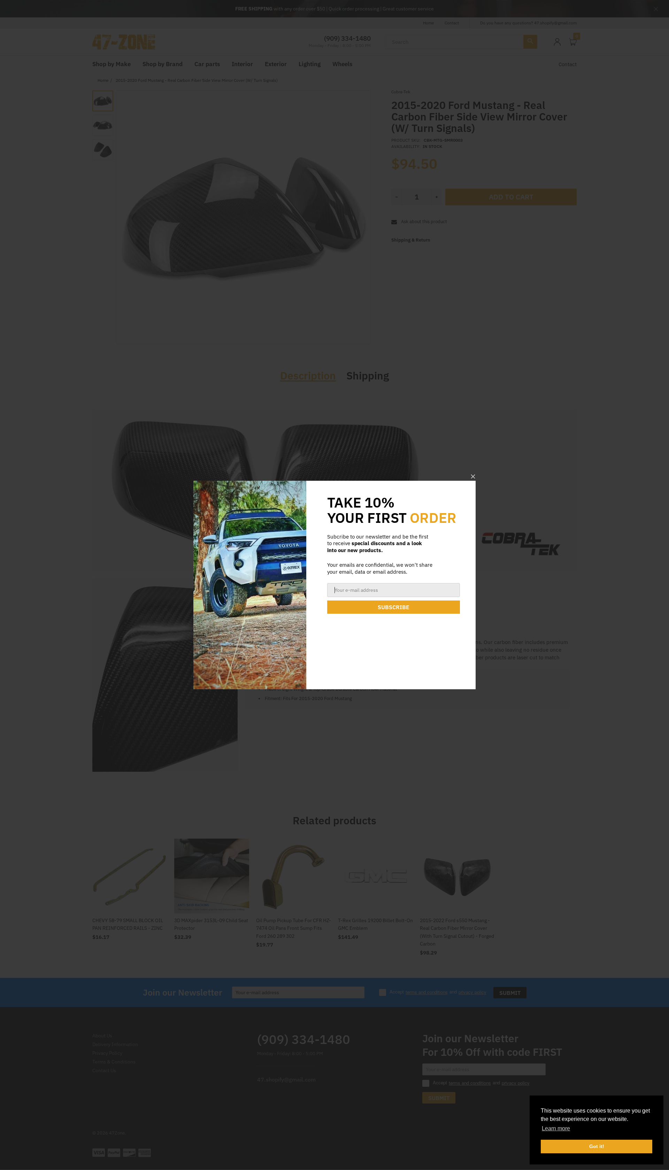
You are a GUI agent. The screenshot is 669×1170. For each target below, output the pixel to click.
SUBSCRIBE (393, 607)
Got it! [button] (596, 1146)
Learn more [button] (556, 1128)
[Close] (473, 476)
